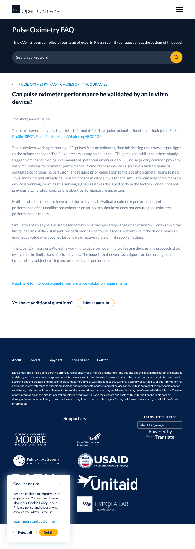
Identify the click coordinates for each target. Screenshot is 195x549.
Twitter (102, 360)
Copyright (55, 360)
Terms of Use (79, 360)
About (16, 360)
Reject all (25, 532)
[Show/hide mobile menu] (179, 9)
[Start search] (176, 57)
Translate (164, 437)
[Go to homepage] (35, 9)
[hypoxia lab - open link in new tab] (104, 503)
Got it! (49, 532)
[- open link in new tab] (39, 440)
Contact (34, 360)
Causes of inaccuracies (83, 84)
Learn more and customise (34, 521)
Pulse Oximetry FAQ (37, 84)
